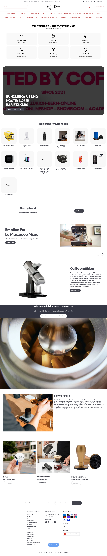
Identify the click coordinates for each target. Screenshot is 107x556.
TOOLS (98, 13)
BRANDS (63, 17)
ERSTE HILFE (30, 534)
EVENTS (29, 518)
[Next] (102, 253)
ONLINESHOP (34, 13)
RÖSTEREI (52, 13)
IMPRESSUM (30, 536)
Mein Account (31, 544)
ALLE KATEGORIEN (32, 523)
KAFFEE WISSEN (9, 17)
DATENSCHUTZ (31, 527)
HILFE (19, 17)
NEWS (29, 516)
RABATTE (24, 13)
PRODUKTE (30, 521)
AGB (28, 529)
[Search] (26, 7)
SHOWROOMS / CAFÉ (75, 17)
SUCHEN (29, 525)
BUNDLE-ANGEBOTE (12, 13)
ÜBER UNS (98, 17)
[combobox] (15, 7)
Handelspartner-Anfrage (33, 542)
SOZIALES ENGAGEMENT (31, 17)
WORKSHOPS (88, 17)
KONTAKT (30, 540)
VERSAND (30, 538)
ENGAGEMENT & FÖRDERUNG (49, 17)
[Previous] (98, 253)
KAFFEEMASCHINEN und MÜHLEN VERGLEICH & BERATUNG (75, 13)
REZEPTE (44, 13)
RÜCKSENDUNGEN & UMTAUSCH (33, 531)
